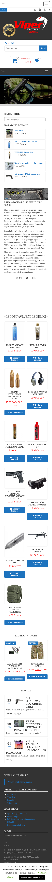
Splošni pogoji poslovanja (17, 813)
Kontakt (10, 800)
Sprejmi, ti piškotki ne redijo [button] (32, 877)
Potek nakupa (12, 816)
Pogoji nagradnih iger (16, 825)
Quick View (24, 325)
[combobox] (24, 119)
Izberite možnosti (15, 412)
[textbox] (24, 119)
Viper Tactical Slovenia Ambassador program (26, 747)
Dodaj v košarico (15, 359)
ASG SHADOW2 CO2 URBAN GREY (34, 702)
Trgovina (11, 797)
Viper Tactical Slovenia (20, 781)
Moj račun (11, 794)
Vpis (3, 9)
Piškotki (10, 822)
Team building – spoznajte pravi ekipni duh (28, 726)
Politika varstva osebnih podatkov (21, 819)
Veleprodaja (12, 803)
